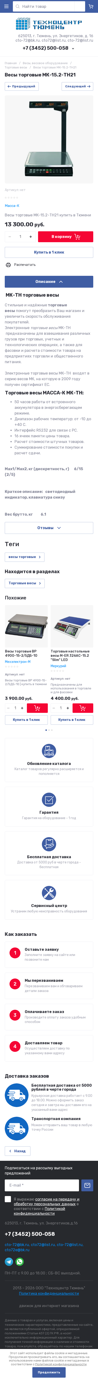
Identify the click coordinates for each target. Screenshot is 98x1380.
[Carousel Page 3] (52, 730)
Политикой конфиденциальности (39, 1211)
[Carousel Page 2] (49, 730)
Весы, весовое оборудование (45, 63)
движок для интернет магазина (49, 1306)
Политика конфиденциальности (49, 1293)
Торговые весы (16, 67)
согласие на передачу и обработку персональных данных (46, 1201)
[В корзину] (37, 708)
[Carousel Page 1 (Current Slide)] (46, 730)
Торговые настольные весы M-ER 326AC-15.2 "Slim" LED (70, 655)
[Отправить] (87, 1185)
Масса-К (12, 206)
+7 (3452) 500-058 (45, 48)
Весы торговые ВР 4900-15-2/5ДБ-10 (21, 653)
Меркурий (58, 666)
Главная (11, 63)
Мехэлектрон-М (17, 662)
